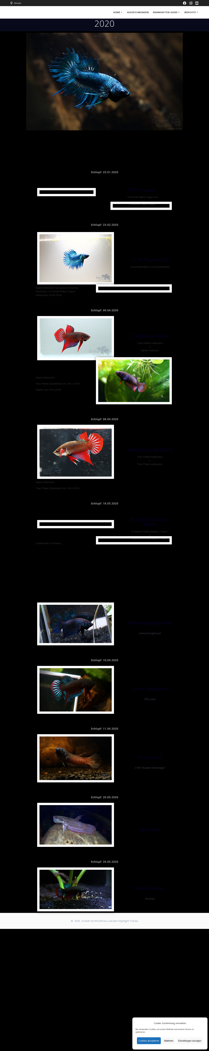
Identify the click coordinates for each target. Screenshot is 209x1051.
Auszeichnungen (138, 12)
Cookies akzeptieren (149, 1040)
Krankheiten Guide (165, 12)
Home (116, 12)
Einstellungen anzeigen (189, 1040)
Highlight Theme (128, 921)
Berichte (190, 12)
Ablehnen (168, 1040)
